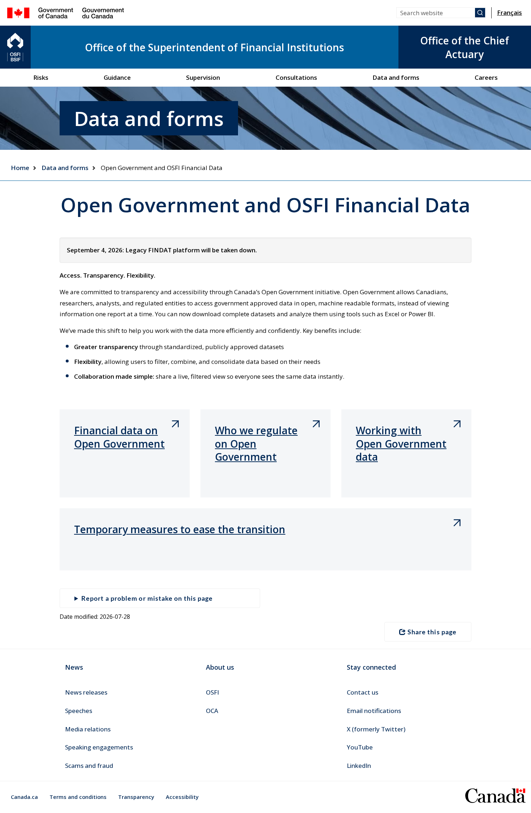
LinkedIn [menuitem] (359, 765)
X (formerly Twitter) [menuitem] (376, 729)
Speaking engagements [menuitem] (99, 747)
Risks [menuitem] (40, 77)
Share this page (432, 632)
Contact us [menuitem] (362, 692)
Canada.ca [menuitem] (24, 796)
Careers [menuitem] (486, 77)
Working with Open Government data (401, 443)
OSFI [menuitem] (212, 692)
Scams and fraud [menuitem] (89, 765)
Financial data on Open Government (119, 436)
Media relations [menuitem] (88, 729)
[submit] (480, 12)
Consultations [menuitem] (296, 77)
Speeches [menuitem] (78, 711)
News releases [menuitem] (86, 692)
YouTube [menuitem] (360, 747)
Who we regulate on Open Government (256, 443)
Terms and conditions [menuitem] (78, 796)
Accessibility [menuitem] (182, 796)
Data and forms (65, 168)
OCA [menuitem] (212, 711)
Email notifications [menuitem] (374, 711)
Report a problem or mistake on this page (147, 598)
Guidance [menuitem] (117, 77)
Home (20, 168)
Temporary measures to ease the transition (179, 529)
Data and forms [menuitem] (395, 77)
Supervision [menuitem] (203, 77)
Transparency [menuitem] (136, 796)
